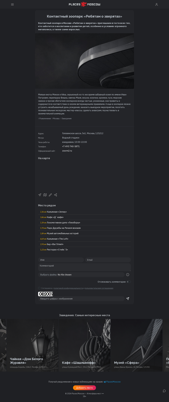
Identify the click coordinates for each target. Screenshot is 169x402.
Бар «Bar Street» (51, 244)
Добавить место (84, 387)
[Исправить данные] (50, 194)
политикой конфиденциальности (68, 288)
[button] (39, 194)
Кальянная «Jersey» (53, 211)
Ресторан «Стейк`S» (54, 249)
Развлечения (45, 118)
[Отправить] (128, 298)
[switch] (129, 282)
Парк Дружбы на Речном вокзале (60, 228)
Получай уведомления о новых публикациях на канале (84, 381)
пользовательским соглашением (99, 288)
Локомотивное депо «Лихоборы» (60, 222)
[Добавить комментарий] (164, 390)
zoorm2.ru (67, 150)
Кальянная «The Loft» (54, 238)
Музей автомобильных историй (59, 233)
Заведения (66, 118)
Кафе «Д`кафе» (52, 217)
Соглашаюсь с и (77, 288)
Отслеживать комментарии (112, 281)
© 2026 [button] (84, 393)
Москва (56, 118)
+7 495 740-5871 (71, 146)
